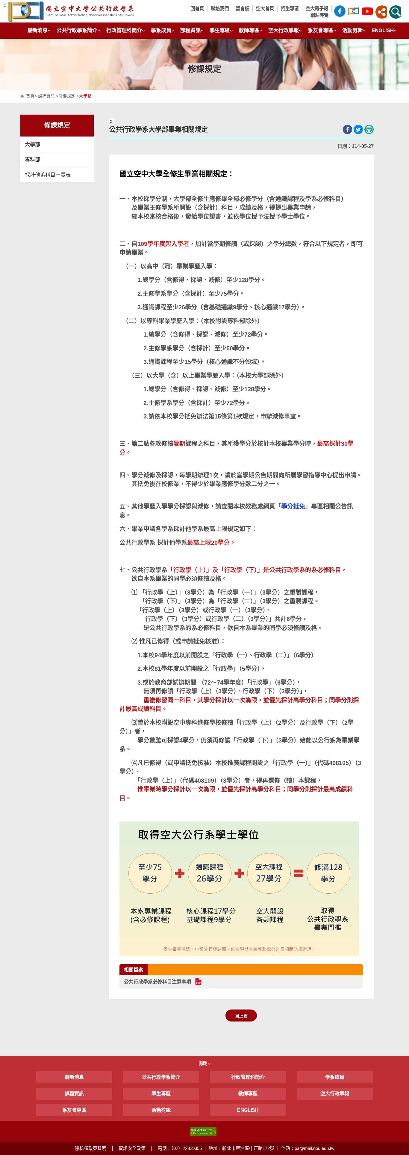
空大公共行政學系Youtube (367, 12)
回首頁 (197, 8)
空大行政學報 (283, 30)
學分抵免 (293, 506)
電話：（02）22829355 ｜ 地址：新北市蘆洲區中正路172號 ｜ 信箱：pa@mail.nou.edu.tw (246, 1148)
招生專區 (290, 8)
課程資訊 (190, 30)
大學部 (32, 144)
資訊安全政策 (132, 1148)
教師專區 (249, 30)
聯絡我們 (220, 8)
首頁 (30, 96)
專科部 (32, 160)
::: (5, 5)
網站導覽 (319, 15)
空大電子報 (317, 8)
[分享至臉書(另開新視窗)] (347, 129)
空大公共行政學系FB (340, 12)
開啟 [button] (203, 1063)
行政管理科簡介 (124, 30)
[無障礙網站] (203, 1131)
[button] (381, 12)
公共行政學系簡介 (77, 30)
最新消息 (37, 30)
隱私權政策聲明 (90, 1148)
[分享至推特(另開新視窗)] (358, 129)
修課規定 (66, 96)
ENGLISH (383, 30)
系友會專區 (320, 30)
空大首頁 (265, 8)
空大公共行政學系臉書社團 (353, 12)
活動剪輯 (352, 30)
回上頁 (241, 1015)
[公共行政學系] (96, 12)
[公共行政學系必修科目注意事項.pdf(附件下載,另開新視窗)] (198, 981)
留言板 (242, 8)
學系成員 (161, 30)
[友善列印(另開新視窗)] (369, 129)
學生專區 (220, 30)
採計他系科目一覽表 (48, 175)
